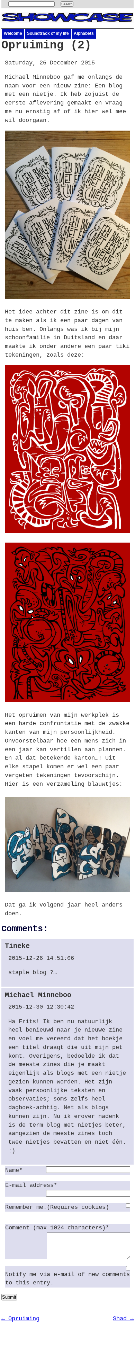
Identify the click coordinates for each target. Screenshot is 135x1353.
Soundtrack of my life (48, 33)
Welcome (13, 33)
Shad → (123, 1318)
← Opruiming (20, 1318)
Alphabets (84, 33)
